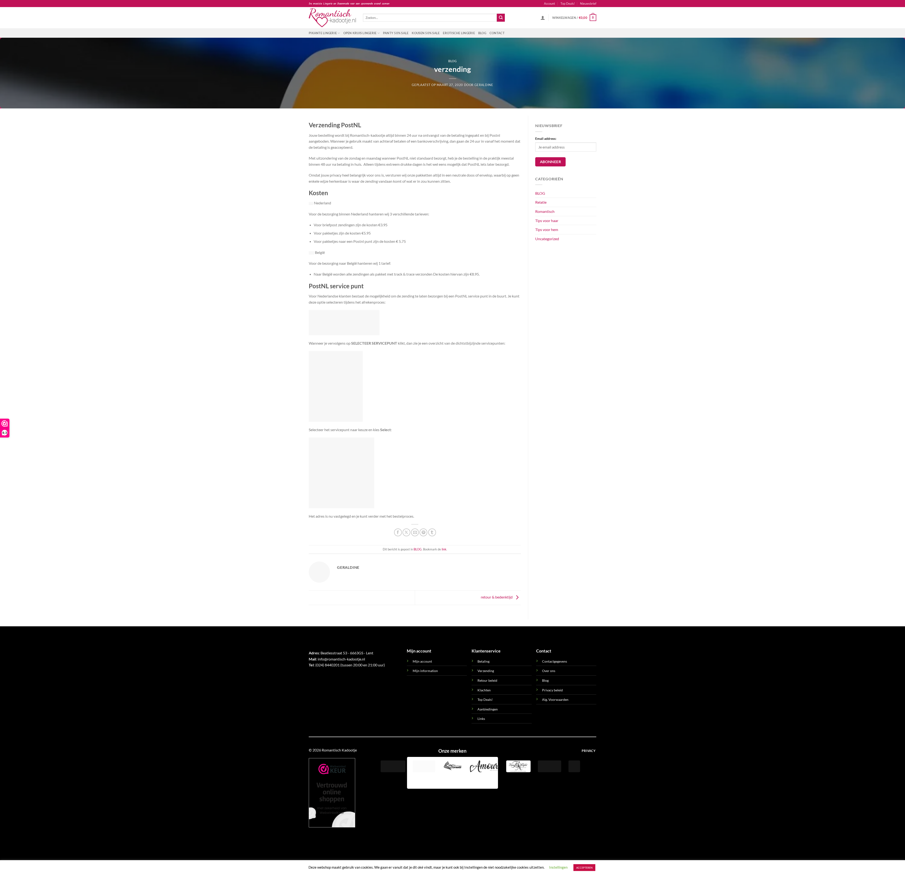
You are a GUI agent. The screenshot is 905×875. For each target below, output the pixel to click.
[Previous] (411, 780)
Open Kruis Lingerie (360, 33)
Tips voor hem (546, 229)
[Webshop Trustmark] (332, 793)
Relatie (541, 202)
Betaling (483, 661)
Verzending (485, 671)
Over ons (548, 671)
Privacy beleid (552, 690)
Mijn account (422, 661)
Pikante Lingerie (323, 33)
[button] (588, 3)
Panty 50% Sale (396, 33)
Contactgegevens (554, 661)
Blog (482, 33)
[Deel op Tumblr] (432, 532)
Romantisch (545, 211)
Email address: (545, 138)
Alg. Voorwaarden (555, 700)
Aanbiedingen (487, 709)
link (444, 549)
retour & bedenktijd (497, 597)
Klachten (484, 690)
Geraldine (483, 85)
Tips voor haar (546, 220)
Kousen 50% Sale (426, 33)
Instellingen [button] (558, 867)
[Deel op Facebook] (398, 532)
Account (549, 3)
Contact (497, 33)
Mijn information (425, 671)
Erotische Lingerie (459, 33)
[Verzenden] (501, 18)
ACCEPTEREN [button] (584, 867)
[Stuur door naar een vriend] (415, 532)
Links (481, 719)
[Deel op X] (406, 532)
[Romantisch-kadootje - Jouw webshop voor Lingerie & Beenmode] (332, 17)
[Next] (424, 780)
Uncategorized (547, 238)
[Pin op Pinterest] (423, 532)
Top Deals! (567, 3)
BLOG (452, 61)
